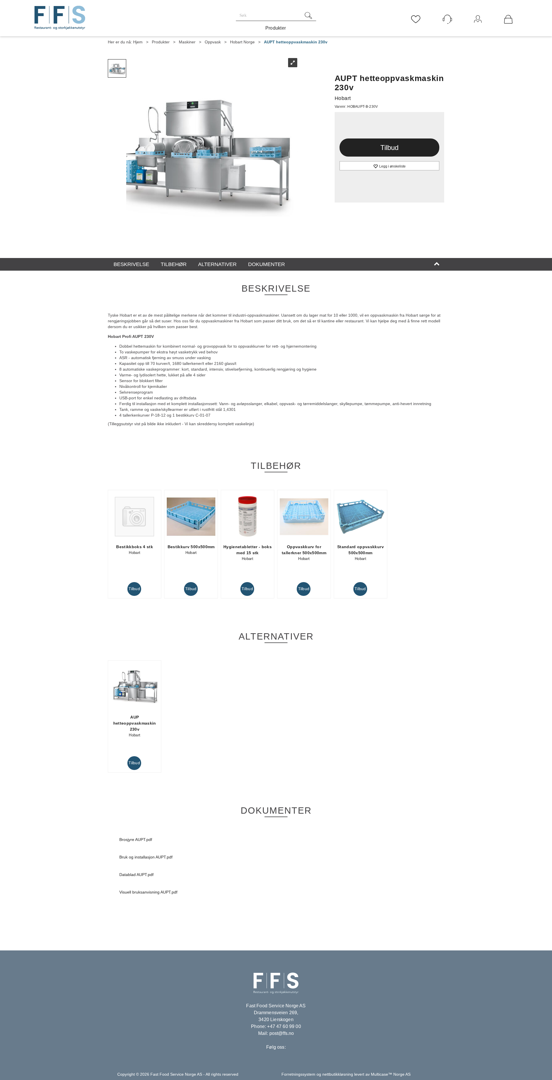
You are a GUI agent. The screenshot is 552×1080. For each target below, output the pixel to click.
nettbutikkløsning (337, 1074)
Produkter (275, 28)
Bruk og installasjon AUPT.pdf (145, 857)
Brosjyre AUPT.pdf (135, 839)
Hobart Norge (242, 42)
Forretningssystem (298, 1074)
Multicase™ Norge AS (391, 1074)
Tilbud (389, 147)
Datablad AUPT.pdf (136, 874)
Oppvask (213, 42)
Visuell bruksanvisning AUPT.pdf (148, 892)
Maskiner (187, 42)
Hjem (138, 42)
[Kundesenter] (447, 19)
